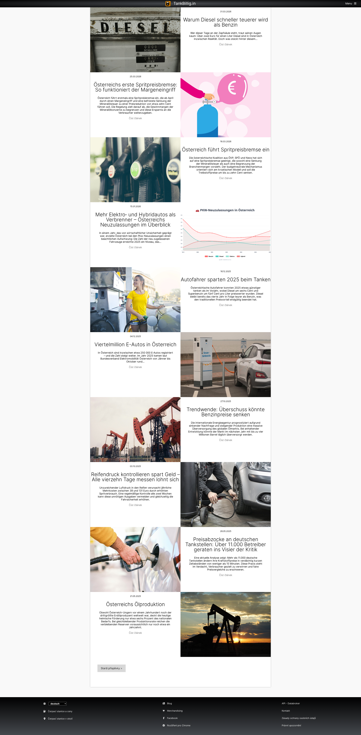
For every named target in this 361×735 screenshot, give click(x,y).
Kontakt (286, 710)
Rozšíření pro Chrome (178, 725)
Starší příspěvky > (111, 668)
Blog (169, 703)
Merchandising (175, 710)
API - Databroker (291, 703)
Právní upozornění (291, 725)
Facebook (172, 718)
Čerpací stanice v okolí (60, 718)
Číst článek (225, 44)
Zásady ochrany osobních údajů (299, 718)
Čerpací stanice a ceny (60, 711)
